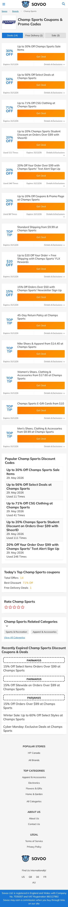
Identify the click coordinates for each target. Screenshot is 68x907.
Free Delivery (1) (34, 35)
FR (44, 876)
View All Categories (14, 637)
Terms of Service (34, 841)
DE (37, 876)
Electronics (34, 782)
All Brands (34, 760)
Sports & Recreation (16, 631)
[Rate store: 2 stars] (10, 607)
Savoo (4, 11)
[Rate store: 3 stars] (14, 607)
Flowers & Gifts (34, 788)
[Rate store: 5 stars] (23, 607)
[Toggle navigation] (4, 4)
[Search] (63, 4)
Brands (15, 11)
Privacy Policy (34, 846)
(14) (12, 35)
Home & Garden (34, 794)
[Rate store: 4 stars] (19, 607)
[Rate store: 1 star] (6, 607)
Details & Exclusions (53, 64)
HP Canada (34, 752)
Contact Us (34, 824)
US (23, 876)
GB (30, 876)
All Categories (34, 801)
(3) (56, 35)
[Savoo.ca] (34, 4)
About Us (34, 818)
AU (34, 882)
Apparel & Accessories (44, 631)
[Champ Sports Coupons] (9, 22)
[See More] (6, 626)
